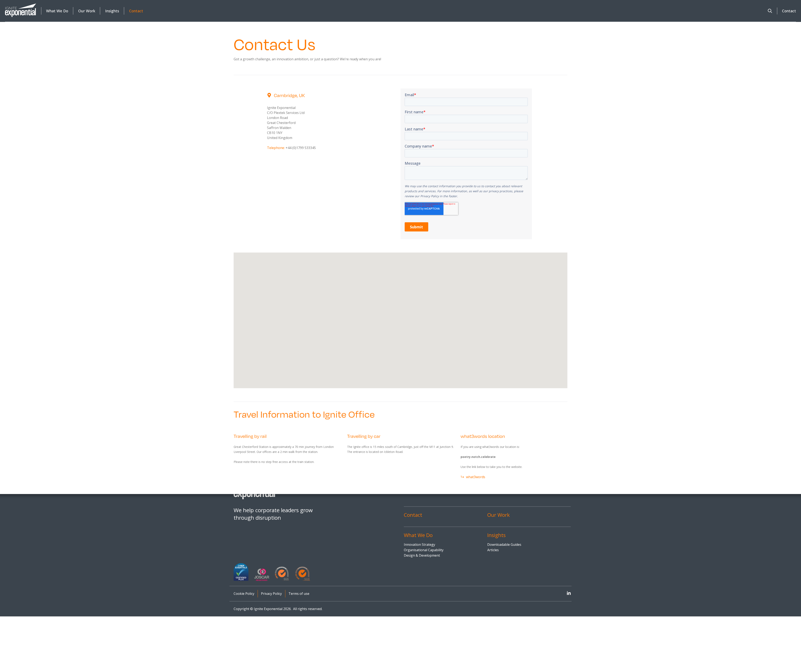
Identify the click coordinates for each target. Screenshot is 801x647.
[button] (770, 11)
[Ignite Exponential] (20, 10)
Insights (112, 10)
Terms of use (298, 593)
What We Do (57, 10)
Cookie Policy (244, 593)
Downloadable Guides (504, 544)
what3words (475, 477)
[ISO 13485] (302, 573)
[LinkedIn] (569, 593)
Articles (493, 550)
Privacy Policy (271, 593)
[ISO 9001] (282, 573)
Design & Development (422, 555)
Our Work (86, 10)
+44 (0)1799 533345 (301, 147)
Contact (136, 10)
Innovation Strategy (419, 544)
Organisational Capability (423, 550)
